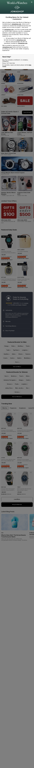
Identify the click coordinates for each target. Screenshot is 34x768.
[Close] (32, 2)
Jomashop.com (16, 24)
